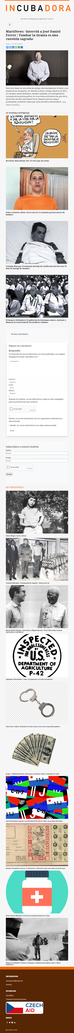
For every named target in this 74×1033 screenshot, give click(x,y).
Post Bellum (9, 995)
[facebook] (7, 1022)
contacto (9, 984)
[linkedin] (14, 1022)
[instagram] (12, 1022)
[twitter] (9, 1022)
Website (11, 391)
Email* (11, 385)
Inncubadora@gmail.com (14, 981)
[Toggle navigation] (9, 25)
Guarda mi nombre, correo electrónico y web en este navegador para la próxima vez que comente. (36, 400)
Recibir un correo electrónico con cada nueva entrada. (33, 425)
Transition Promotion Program (16, 999)
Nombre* (12, 379)
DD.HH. (8, 44)
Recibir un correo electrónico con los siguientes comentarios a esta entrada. (35, 419)
